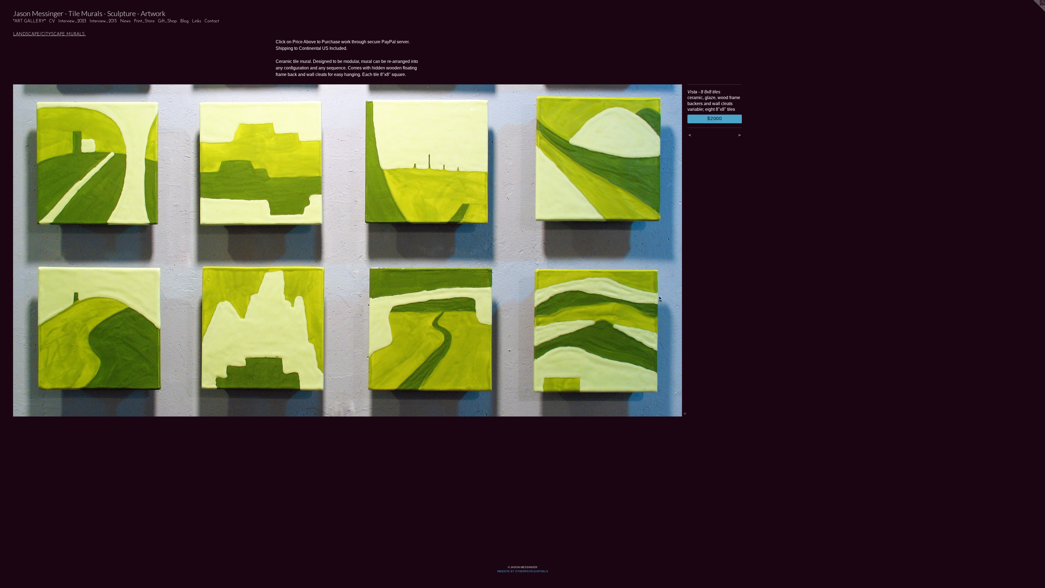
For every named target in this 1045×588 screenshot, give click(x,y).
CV (52, 21)
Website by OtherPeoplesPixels (522, 571)
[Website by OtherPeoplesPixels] (1034, 11)
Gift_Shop (167, 21)
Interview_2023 (72, 21)
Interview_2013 (103, 21)
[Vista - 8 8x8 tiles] (347, 250)
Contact (211, 21)
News (125, 21)
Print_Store (144, 21)
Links (196, 21)
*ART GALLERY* (29, 21)
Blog (184, 21)
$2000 (714, 118)
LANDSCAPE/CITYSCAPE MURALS (49, 34)
